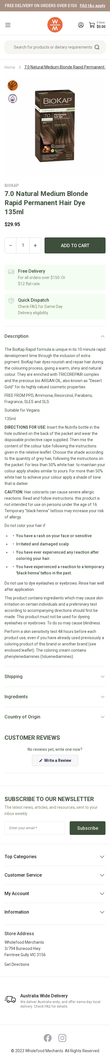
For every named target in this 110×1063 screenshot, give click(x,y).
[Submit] (99, 47)
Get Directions (17, 964)
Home (10, 67)
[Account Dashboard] (81, 25)
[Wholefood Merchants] (55, 25)
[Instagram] (62, 1038)
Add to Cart (75, 245)
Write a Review (60, 762)
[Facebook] (48, 1038)
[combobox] (55, 47)
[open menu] (8, 25)
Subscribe (87, 828)
